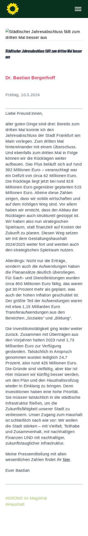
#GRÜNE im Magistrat (26, 498)
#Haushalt (14, 504)
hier (66, 459)
